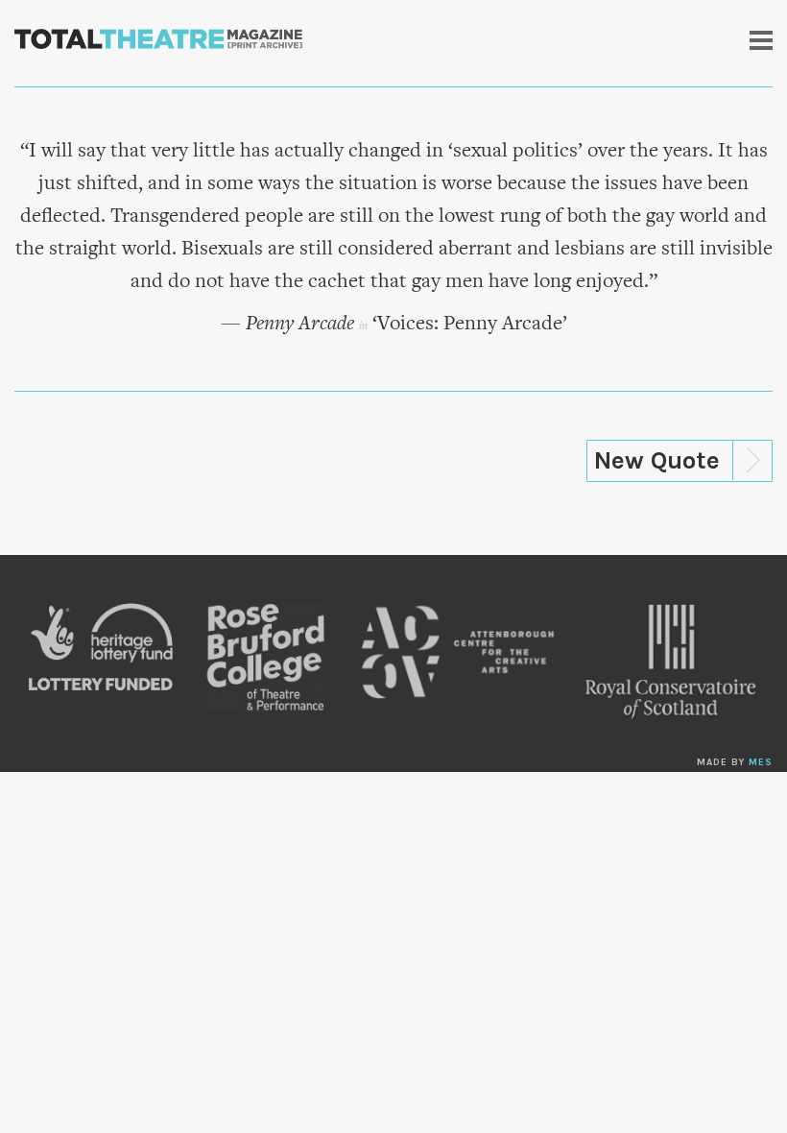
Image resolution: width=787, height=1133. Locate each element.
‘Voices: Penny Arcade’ (469, 324)
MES (761, 762)
